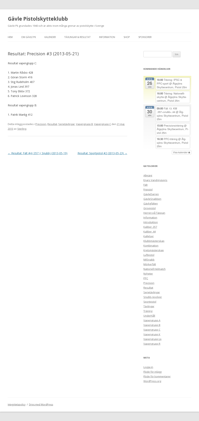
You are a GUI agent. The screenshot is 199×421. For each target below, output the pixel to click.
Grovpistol (149, 208)
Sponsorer (145, 37)
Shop (127, 37)
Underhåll (149, 315)
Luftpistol (148, 255)
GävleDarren (151, 194)
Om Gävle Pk (28, 37)
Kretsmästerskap (153, 250)
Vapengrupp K (151, 334)
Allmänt (147, 175)
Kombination (150, 245)
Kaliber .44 (149, 231)
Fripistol (148, 189)
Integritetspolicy (16, 404)
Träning (147, 311)
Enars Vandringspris (155, 180)
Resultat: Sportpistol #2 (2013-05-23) (102, 153)
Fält (145, 185)
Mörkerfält (149, 264)
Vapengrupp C (102, 124)
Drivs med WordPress (41, 404)
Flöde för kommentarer (157, 376)
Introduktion (150, 222)
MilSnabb (148, 259)
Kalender (50, 37)
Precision (40, 124)
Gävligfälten (150, 203)
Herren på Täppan (154, 213)
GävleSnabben (152, 199)
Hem (10, 37)
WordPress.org (152, 381)
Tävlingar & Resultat (77, 37)
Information (107, 37)
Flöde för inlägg (152, 371)
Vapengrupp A (151, 320)
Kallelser (148, 236)
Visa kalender (180, 152)
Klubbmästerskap (153, 241)
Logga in (148, 367)
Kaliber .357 (150, 227)
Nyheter (148, 273)
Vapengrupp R (151, 343)
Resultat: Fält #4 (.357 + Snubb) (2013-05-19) (37, 153)
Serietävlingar (66, 124)
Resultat (52, 124)
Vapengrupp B (84, 124)
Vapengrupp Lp (152, 339)
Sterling (21, 128)
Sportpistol (149, 301)
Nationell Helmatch (154, 269)
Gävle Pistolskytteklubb (38, 18)
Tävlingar (148, 306)
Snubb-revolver (152, 297)
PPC (145, 278)
